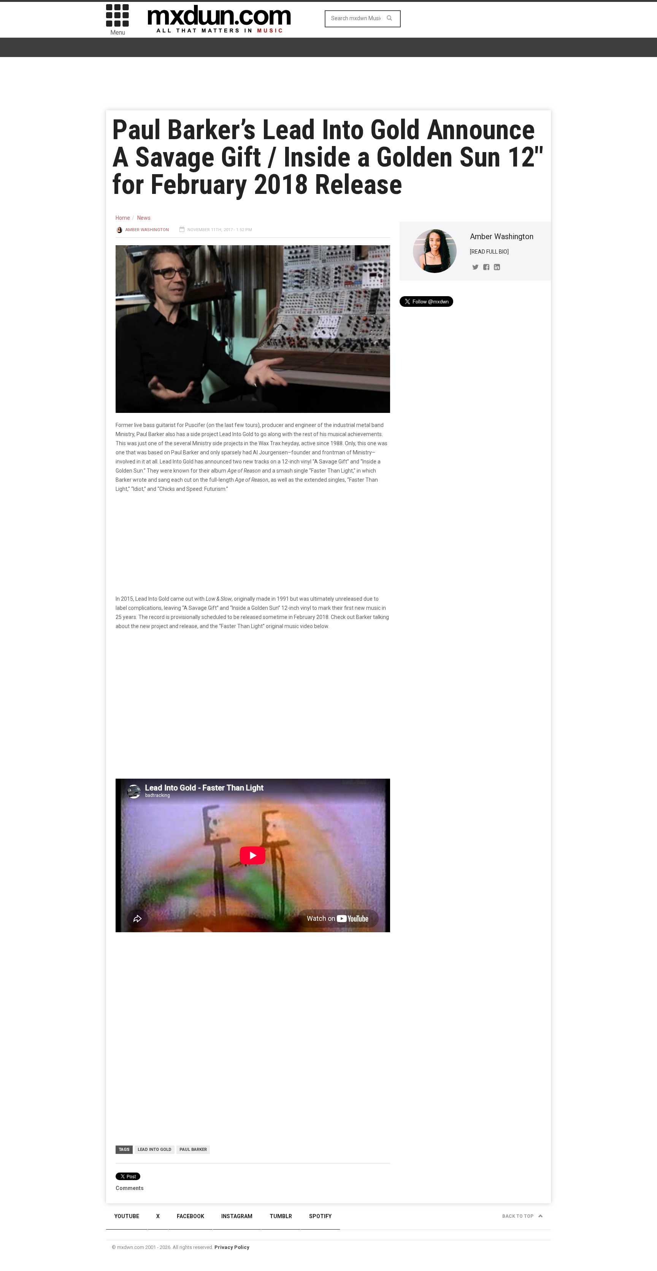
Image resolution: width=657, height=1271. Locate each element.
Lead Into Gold (154, 1149)
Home (123, 218)
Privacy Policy (231, 1247)
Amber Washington (147, 229)
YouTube (126, 1216)
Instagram (236, 1216)
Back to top (518, 1216)
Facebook (190, 1216)
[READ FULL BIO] (489, 252)
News (144, 218)
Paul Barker (193, 1149)
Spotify (320, 1216)
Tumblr (281, 1216)
